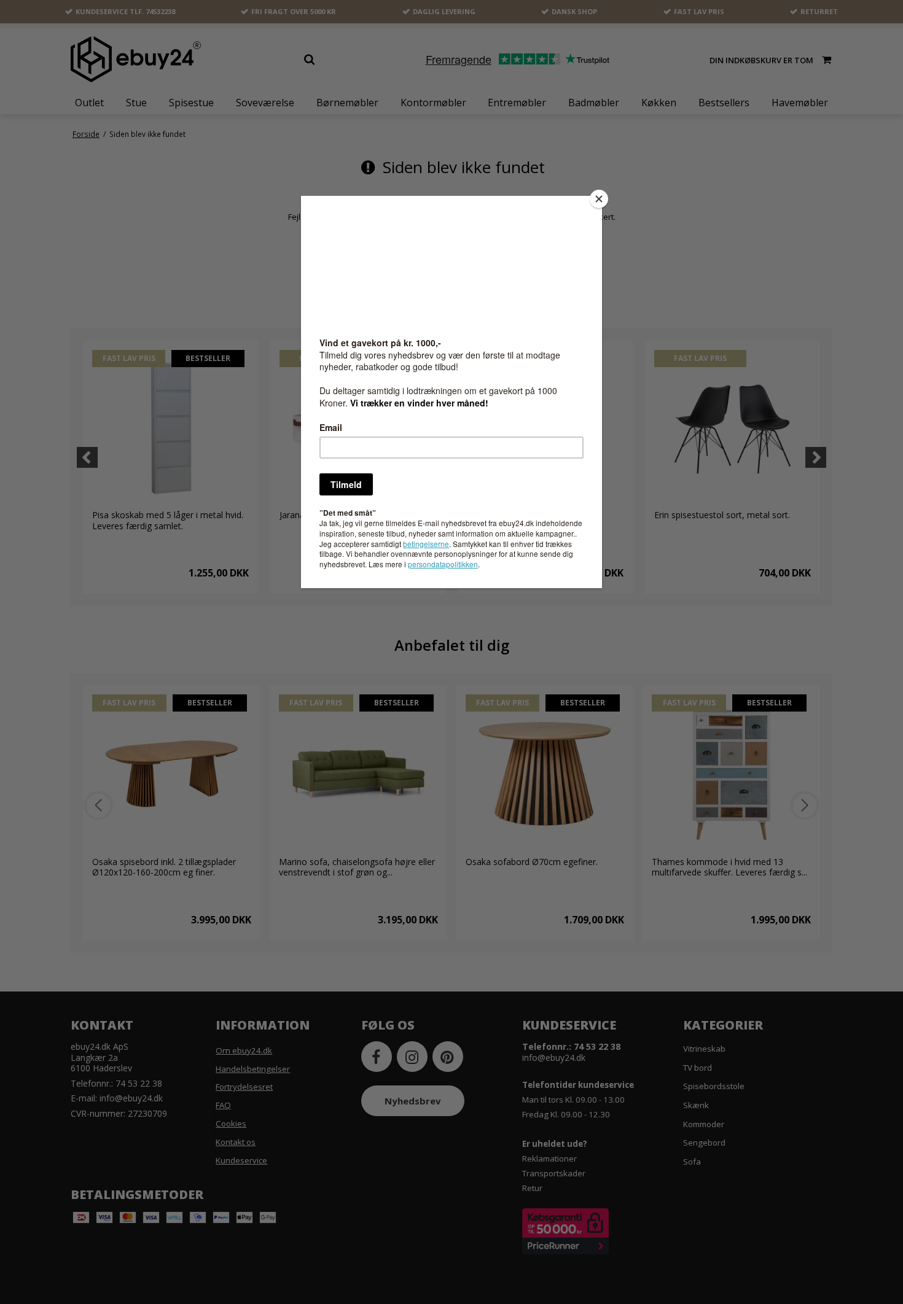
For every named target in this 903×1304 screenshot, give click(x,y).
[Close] (599, 199)
